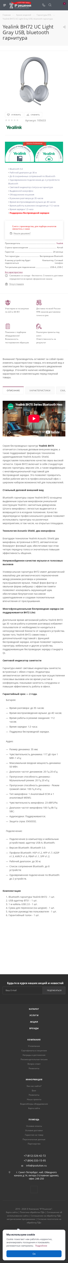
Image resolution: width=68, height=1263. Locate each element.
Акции (34, 1021)
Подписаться (54, 990)
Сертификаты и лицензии (34, 1050)
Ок (34, 1253)
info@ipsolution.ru (36, 1165)
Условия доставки (34, 1130)
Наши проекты (34, 1099)
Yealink (59, 243)
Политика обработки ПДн (32, 1212)
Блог (34, 1090)
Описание (13, 390)
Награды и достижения (34, 1055)
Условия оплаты (34, 1126)
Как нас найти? (34, 1086)
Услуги (34, 1015)
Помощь (34, 1119)
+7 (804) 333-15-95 (35, 1160)
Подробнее (41, 1245)
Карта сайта (34, 1108)
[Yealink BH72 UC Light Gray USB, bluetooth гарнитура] (34, 80)
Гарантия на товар (34, 1134)
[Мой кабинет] (56, 5)
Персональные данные (34, 1139)
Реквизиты (34, 1068)
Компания (33, 1039)
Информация (34, 1079)
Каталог (34, 1009)
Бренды (34, 1028)
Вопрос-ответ (34, 1063)
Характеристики (40, 390)
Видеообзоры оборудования (34, 1103)
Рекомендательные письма (34, 1059)
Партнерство (34, 1143)
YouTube (34, 1189)
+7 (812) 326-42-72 (35, 1155)
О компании (34, 1046)
